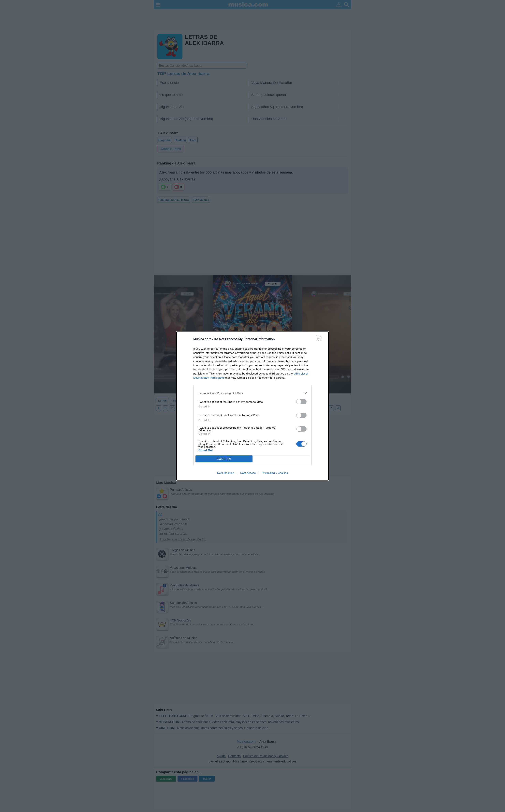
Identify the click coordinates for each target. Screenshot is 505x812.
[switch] (301, 401)
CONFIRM (224, 458)
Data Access (248, 472)
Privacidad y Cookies (275, 472)
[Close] (321, 339)
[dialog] (252, 406)
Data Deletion (225, 472)
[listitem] (252, 393)
